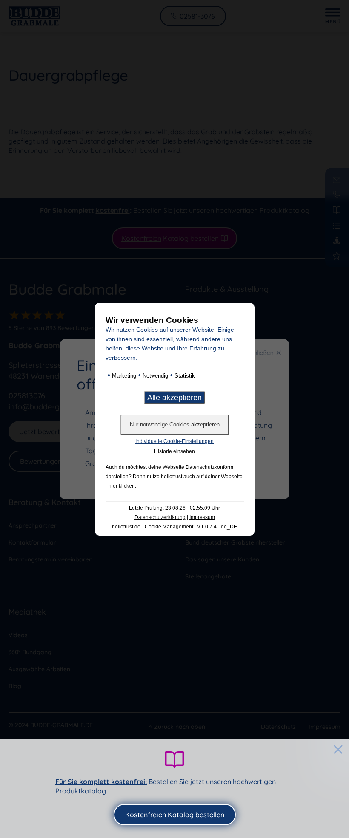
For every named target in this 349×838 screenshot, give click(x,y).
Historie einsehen (174, 451)
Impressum (202, 517)
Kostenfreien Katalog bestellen (174, 814)
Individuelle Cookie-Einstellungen (174, 441)
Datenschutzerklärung (160, 517)
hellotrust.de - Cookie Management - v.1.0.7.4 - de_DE (174, 527)
